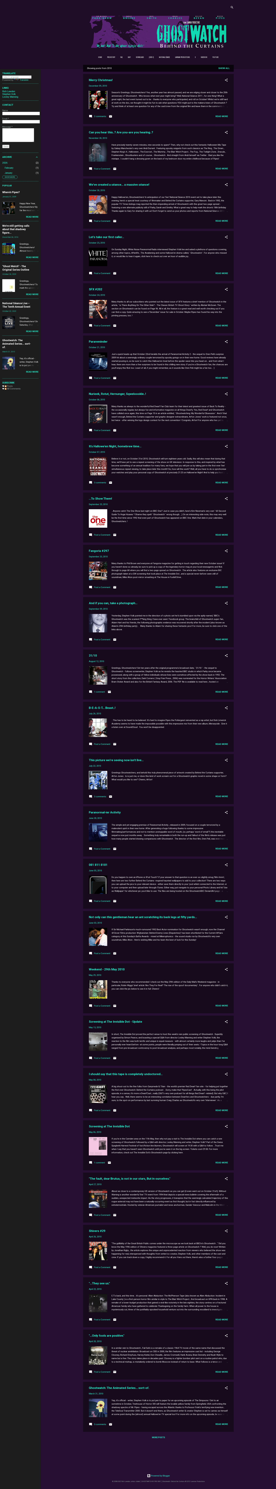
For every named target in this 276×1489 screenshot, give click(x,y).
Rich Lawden (8, 91)
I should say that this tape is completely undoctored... (126, 1074)
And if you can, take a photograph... (113, 603)
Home (100, 57)
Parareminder (98, 341)
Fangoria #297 (99, 551)
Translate (24, 80)
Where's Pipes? (11, 192)
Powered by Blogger (160, 1475)
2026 (4, 162)
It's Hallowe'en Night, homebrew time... (115, 446)
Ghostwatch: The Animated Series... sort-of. (119, 1388)
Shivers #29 (97, 1231)
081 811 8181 (98, 865)
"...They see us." (99, 1283)
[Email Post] (110, 117)
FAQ (121, 57)
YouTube (215, 57)
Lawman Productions (182, 57)
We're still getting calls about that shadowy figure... (15, 229)
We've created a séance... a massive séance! (119, 184)
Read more (221, 116)
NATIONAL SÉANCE (164, 57)
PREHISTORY (111, 57)
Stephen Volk (9, 94)
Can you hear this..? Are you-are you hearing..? (121, 132)
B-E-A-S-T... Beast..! (102, 708)
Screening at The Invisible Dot (109, 1126)
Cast (129, 57)
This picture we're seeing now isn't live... (116, 760)
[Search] (232, 7)
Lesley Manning (10, 96)
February (9, 167)
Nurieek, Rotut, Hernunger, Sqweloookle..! (117, 394)
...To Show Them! (100, 498)
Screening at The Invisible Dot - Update (115, 1021)
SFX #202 (95, 289)
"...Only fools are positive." (106, 1335)
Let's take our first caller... (106, 237)
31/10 (93, 655)
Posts (9, 386)
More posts (158, 1437)
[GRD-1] (151, 57)
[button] (226, 80)
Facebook (204, 57)
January (8, 173)
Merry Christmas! (101, 80)
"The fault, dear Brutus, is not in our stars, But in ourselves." (129, 1178)
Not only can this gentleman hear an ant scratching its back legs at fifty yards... (143, 917)
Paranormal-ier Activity (105, 812)
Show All (224, 68)
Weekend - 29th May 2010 (107, 969)
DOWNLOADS (140, 57)
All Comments (13, 388)
